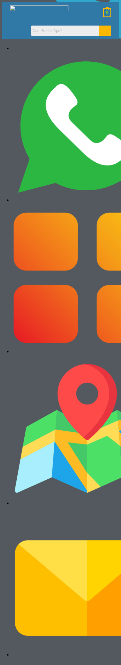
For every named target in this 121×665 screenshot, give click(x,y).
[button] (17, 31)
